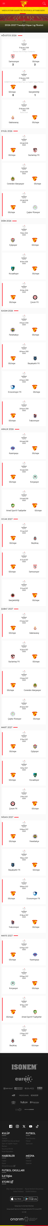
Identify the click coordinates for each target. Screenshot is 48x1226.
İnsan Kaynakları (7, 1151)
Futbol (4, 1161)
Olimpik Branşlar (8, 1166)
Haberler (5, 10)
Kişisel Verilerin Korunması (34, 1189)
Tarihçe (4, 1138)
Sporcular (30, 10)
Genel (4, 1163)
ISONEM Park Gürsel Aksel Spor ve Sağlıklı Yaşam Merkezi (10, 1143)
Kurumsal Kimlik (7, 1149)
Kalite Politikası (18, 1191)
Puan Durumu (14, 10)
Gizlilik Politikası (31, 1191)
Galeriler (29, 1163)
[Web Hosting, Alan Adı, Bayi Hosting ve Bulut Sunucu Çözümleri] (31, 1219)
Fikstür (23, 10)
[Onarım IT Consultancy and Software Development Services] (16, 1219)
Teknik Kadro (40, 10)
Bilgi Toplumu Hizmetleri (15, 1189)
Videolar (29, 1161)
